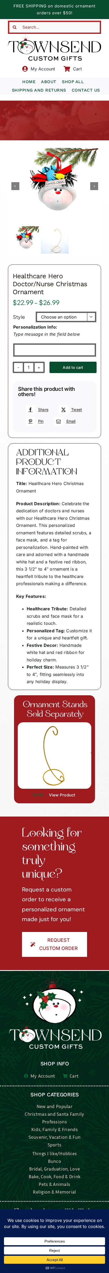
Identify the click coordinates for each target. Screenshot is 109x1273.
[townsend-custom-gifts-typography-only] (54, 36)
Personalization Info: (35, 327)
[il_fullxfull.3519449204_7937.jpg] (54, 724)
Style (19, 317)
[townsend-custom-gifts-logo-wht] (55, 973)
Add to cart (73, 367)
